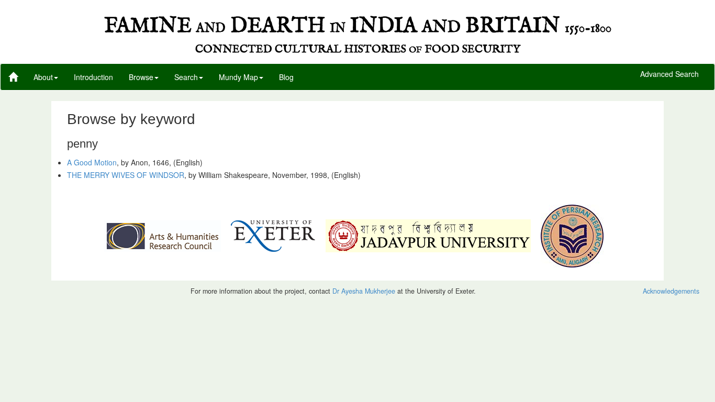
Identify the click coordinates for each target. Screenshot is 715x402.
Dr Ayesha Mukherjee (363, 291)
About (43, 77)
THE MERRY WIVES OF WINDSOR (125, 175)
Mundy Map (238, 77)
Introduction (93, 77)
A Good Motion (92, 162)
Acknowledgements (671, 291)
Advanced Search (669, 74)
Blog (286, 77)
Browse (141, 77)
